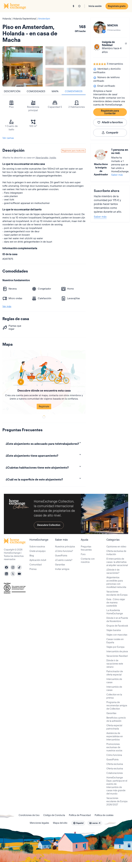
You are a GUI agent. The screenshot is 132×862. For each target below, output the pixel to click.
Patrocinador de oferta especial (114, 673)
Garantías (60, 564)
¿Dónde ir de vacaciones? (112, 571)
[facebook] (6, 567)
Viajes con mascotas (116, 634)
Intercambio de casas (114, 681)
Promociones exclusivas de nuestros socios (114, 747)
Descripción (12, 91)
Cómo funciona (114, 755)
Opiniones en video (116, 546)
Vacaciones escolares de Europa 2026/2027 (116, 801)
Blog (31, 555)
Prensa (33, 569)
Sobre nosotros (37, 546)
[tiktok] (19, 567)
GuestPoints (61, 555)
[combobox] (78, 823)
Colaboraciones (114, 773)
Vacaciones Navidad (117, 656)
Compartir (112, 132)
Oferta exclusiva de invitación (116, 553)
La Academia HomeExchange (114, 612)
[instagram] (12, 567)
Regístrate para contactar (110, 112)
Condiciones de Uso (29, 815)
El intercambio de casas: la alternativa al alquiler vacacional (117, 562)
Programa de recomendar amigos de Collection (116, 705)
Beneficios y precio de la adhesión (116, 719)
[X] (12, 573)
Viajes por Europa (115, 647)
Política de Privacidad (80, 815)
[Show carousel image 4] (76, 77)
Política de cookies (104, 815)
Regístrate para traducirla (73, 150)
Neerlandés (41, 157)
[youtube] (19, 573)
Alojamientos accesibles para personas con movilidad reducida (116, 582)
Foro (83, 554)
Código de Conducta (54, 815)
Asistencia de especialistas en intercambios (114, 736)
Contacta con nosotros (88, 560)
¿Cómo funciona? (64, 551)
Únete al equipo (37, 551)
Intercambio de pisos (117, 651)
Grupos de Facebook (117, 625)
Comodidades (36, 91)
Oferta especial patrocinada (114, 727)
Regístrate (44, 406)
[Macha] (99, 27)
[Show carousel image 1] (54, 55)
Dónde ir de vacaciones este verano (114, 663)
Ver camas (8, 138)
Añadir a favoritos (112, 122)
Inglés (52, 157)
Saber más (117, 174)
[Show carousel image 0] (22, 66)
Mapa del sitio (60, 823)
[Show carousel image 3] (54, 77)
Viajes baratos (113, 630)
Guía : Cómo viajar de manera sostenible (115, 602)
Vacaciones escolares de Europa (116, 593)
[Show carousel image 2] (76, 55)
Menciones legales (39, 823)
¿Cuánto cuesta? (63, 560)
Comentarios (73, 91)
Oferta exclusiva (114, 764)
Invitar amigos (62, 569)
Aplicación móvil (37, 560)
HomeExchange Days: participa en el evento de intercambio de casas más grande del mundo (116, 785)
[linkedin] (6, 573)
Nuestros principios (65, 546)
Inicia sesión (95, 6)
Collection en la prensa (114, 696)
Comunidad (35, 564)
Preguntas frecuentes (86, 548)
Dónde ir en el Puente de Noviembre (117, 619)
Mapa (55, 91)
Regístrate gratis (117, 6)
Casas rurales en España (115, 641)
